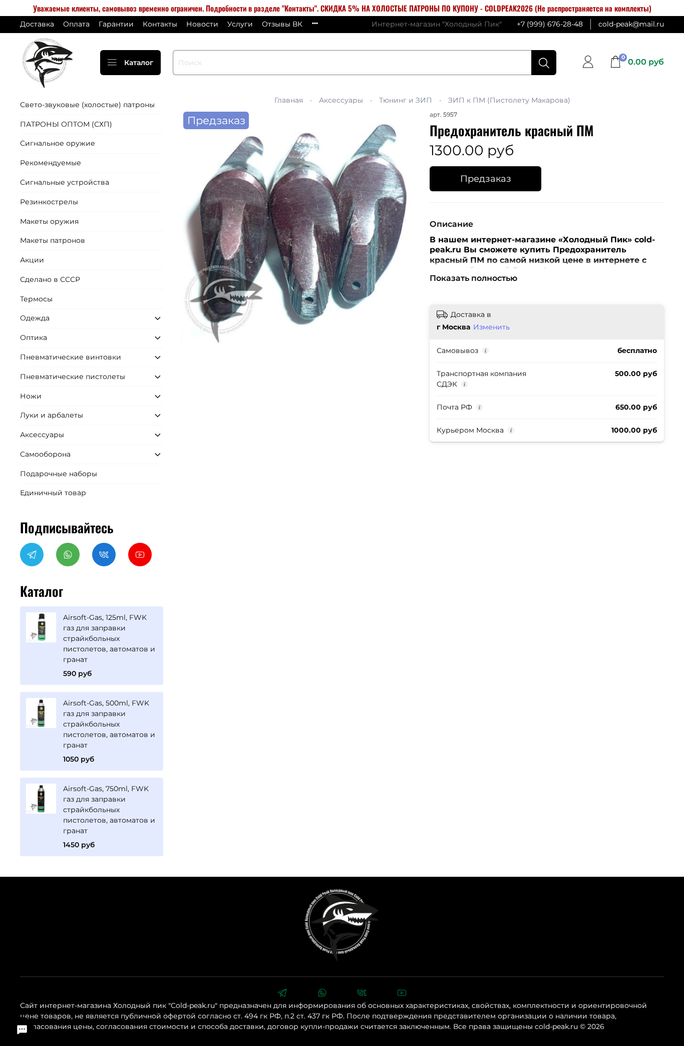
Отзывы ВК (282, 24)
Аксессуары (341, 100)
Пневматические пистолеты (72, 376)
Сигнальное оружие (57, 143)
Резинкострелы (49, 201)
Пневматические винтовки (70, 357)
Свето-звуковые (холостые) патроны (87, 104)
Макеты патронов (52, 240)
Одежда (35, 317)
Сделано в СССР (50, 279)
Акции (32, 259)
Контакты (160, 24)
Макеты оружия (49, 221)
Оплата (76, 24)
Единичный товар (53, 492)
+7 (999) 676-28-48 (550, 24)
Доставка (37, 24)
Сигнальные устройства (64, 182)
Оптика (33, 337)
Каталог (138, 62)
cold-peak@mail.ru (631, 24)
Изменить (491, 326)
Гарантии (116, 24)
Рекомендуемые (50, 162)
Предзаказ (485, 178)
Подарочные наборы (58, 473)
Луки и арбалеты (51, 415)
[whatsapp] (322, 993)
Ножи (31, 396)
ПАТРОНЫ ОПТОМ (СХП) (66, 124)
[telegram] (282, 993)
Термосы (36, 298)
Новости (202, 24)
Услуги (240, 24)
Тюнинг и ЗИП (405, 100)
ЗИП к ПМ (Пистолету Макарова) (509, 100)
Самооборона (45, 454)
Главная (288, 100)
